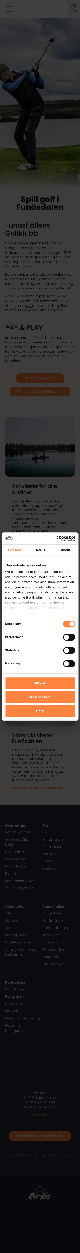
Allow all (40, 683)
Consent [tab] (14, 550)
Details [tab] (40, 550)
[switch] (69, 637)
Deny (40, 711)
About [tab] (65, 550)
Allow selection (40, 697)
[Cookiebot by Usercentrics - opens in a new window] (57, 538)
